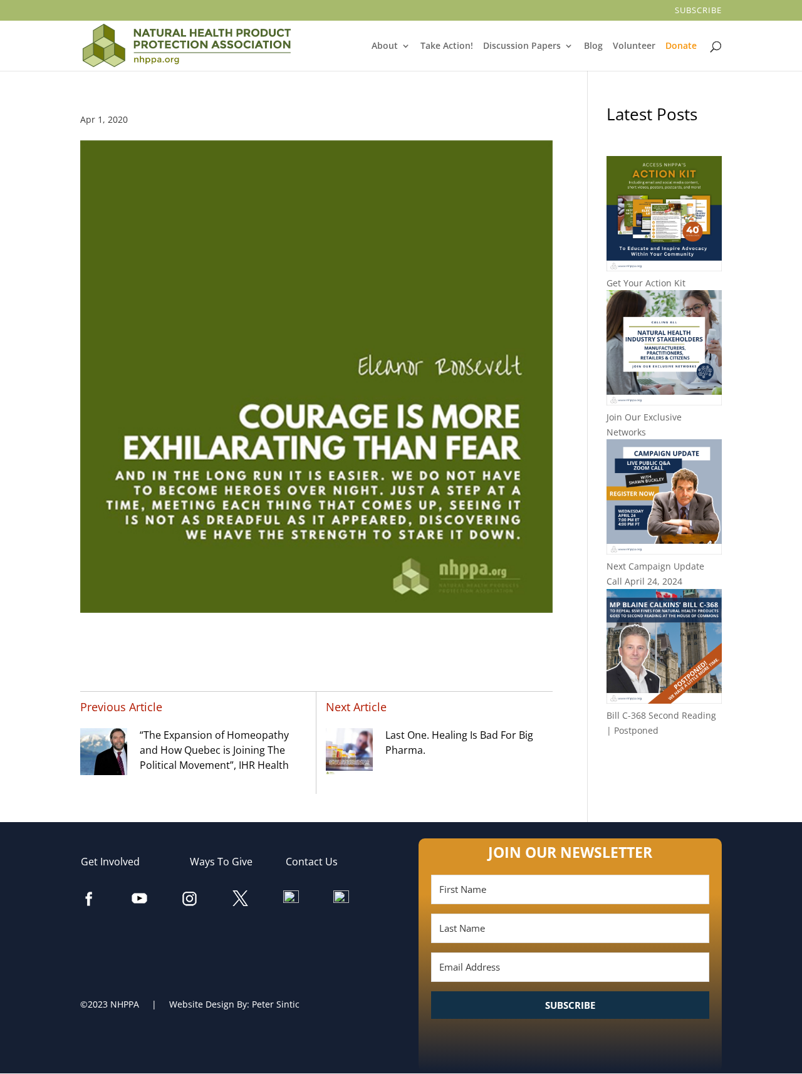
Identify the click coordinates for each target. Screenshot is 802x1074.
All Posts (664, 771)
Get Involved (116, 861)
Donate (682, 46)
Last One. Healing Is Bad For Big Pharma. (459, 742)
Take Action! (447, 46)
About (385, 46)
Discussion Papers (523, 46)
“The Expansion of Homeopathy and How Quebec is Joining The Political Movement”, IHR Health (214, 750)
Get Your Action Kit (646, 283)
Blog (593, 46)
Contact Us (318, 861)
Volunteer (635, 46)
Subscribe (699, 11)
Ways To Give (227, 861)
